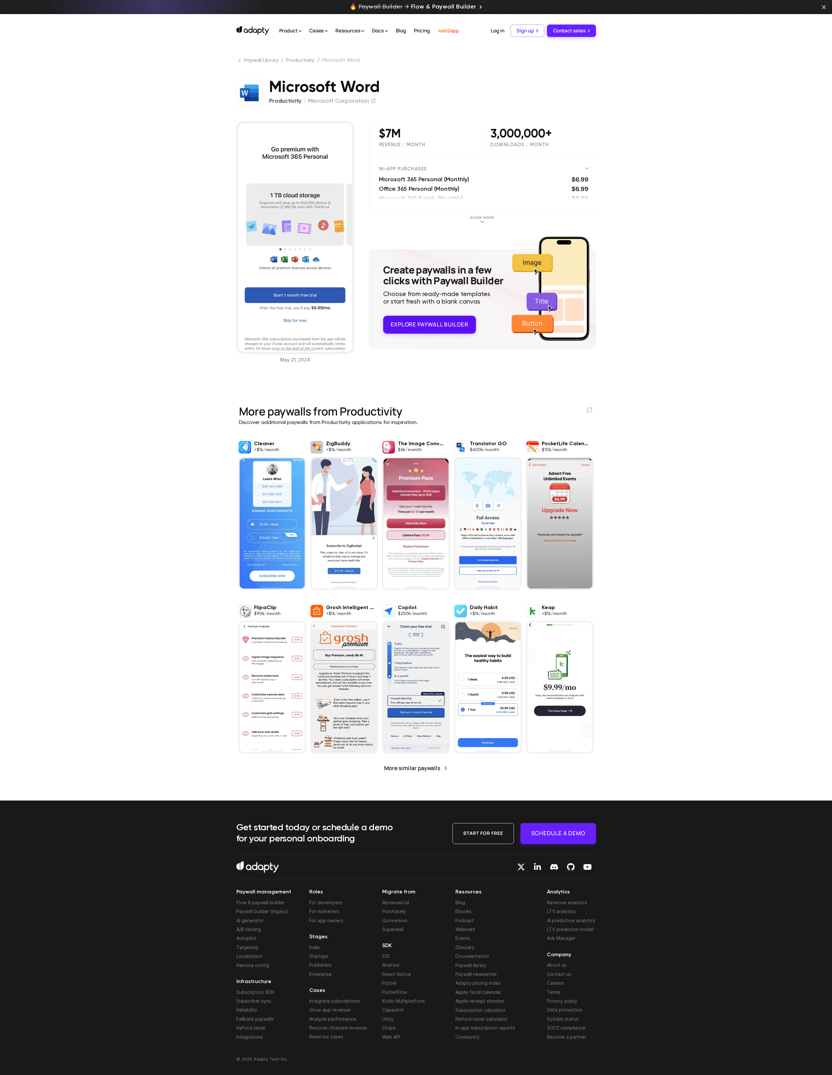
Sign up (525, 30)
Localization (249, 956)
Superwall (392, 929)
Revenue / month (402, 144)
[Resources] (363, 31)
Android (390, 965)
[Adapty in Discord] (554, 867)
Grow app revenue (329, 1010)
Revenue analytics (567, 902)
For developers (326, 902)
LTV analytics (561, 911)
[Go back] (240, 62)
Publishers (320, 965)
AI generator (250, 920)
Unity (388, 1019)
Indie (314, 947)
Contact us (559, 974)
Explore (429, 324)
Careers (555, 983)
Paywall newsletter (476, 974)
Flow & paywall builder (260, 902)
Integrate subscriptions (334, 1001)
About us (557, 965)
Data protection (564, 1010)
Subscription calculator (480, 1010)
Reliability (246, 1010)
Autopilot (246, 938)
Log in (497, 30)
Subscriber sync (253, 1001)
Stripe (389, 1028)
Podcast (464, 920)
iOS (386, 956)
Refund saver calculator (481, 1019)
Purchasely (394, 911)
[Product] (300, 31)
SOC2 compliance (566, 1028)
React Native (396, 974)
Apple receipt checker (479, 1001)
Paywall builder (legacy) (262, 911)
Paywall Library (261, 60)
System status (562, 1019)
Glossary (464, 947)
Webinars (465, 929)
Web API (391, 1037)
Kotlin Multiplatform (403, 1001)
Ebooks (463, 911)
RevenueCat (396, 902)
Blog (401, 30)
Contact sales (569, 30)
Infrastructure (253, 981)
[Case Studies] (326, 31)
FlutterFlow (394, 992)
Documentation (472, 956)
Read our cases (326, 1036)
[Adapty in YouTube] (587, 867)
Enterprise (320, 974)
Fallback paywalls (255, 1019)
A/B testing (248, 929)
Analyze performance (332, 1019)
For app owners (326, 920)
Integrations (249, 1037)
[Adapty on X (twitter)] (521, 867)
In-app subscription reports (485, 1028)
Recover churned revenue (338, 1028)
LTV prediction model (570, 929)
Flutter (389, 983)
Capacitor (393, 1010)
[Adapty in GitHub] (571, 867)
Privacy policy (562, 1001)
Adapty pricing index (478, 983)
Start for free (483, 833)
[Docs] (386, 31)
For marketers (324, 911)
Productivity (300, 60)
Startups (318, 956)
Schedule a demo (558, 833)
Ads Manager (561, 938)
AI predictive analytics (571, 920)
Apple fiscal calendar (478, 992)
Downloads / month (519, 144)
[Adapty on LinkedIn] (537, 867)
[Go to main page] (252, 30)
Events (462, 938)
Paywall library (470, 965)
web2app (448, 30)
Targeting (247, 947)
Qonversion (394, 920)
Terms (553, 992)
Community (467, 1037)
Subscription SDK (255, 992)
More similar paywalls (412, 768)
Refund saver (251, 1028)
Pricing (422, 30)
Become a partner (566, 1037)
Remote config (252, 965)
